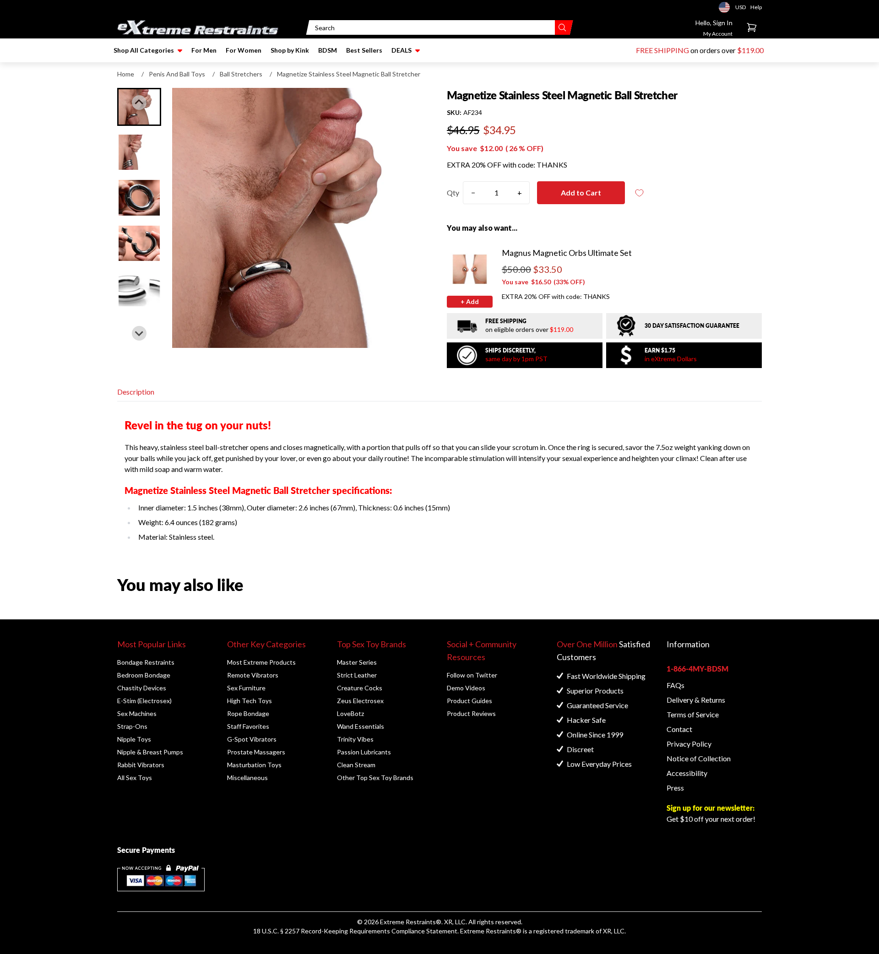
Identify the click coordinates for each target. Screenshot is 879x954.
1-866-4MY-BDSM (697, 668)
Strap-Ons (132, 726)
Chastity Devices (141, 688)
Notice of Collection (699, 758)
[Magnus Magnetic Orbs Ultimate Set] (470, 269)
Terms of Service (693, 714)
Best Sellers (364, 50)
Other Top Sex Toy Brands (375, 777)
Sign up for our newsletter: (710, 807)
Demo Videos (466, 688)
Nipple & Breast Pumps (150, 752)
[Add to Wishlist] (639, 193)
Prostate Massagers (256, 752)
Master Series (357, 662)
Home (125, 74)
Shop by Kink (290, 50)
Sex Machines (137, 713)
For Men (204, 50)
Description (135, 391)
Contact (679, 729)
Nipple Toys (134, 739)
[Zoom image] (302, 218)
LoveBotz (350, 713)
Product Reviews (471, 713)
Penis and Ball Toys (177, 74)
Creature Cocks (359, 688)
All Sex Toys (134, 777)
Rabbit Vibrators (140, 765)
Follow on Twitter (472, 675)
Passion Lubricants (364, 752)
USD (727, 7)
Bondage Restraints (145, 662)
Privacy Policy (689, 743)
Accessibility (687, 773)
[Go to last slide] (139, 102)
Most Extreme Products (261, 662)
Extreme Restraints (408, 922)
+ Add (470, 301)
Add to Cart (581, 192)
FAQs (675, 685)
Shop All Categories (144, 50)
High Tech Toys (249, 701)
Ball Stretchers (241, 74)
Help (756, 7)
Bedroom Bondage (143, 675)
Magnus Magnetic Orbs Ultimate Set (567, 253)
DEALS (401, 50)
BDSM (327, 50)
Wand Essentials (360, 726)
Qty (453, 192)
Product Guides (469, 701)
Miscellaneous (247, 777)
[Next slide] (139, 333)
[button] (139, 152)
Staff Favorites (248, 726)
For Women (243, 50)
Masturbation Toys (254, 765)
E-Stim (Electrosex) (144, 701)
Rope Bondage (248, 713)
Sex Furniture (246, 688)
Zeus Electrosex (360, 701)
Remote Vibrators (252, 675)
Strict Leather (357, 675)
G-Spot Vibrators (252, 739)
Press (675, 787)
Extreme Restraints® (490, 931)
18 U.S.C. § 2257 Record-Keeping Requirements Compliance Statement (355, 931)
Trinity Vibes (355, 739)
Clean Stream (356, 765)
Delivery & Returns (696, 699)
